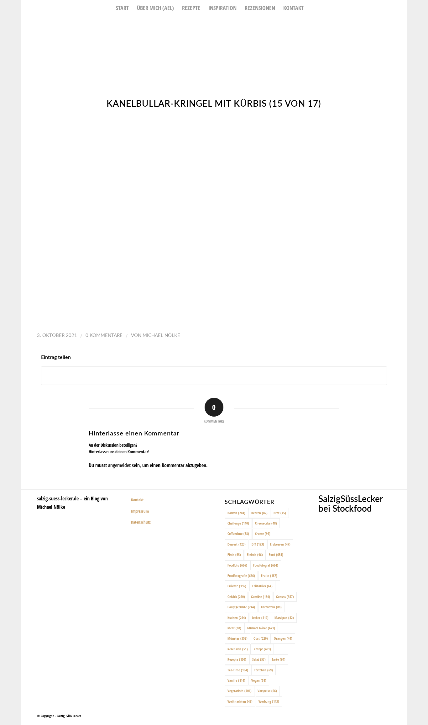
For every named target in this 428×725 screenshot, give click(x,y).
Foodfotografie (241, 575)
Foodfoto (237, 565)
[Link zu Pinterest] (402, 25)
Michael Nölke (161, 335)
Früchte (236, 586)
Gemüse (260, 596)
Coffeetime (238, 533)
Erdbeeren (280, 544)
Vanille (236, 680)
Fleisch (255, 554)
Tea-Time (237, 670)
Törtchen (263, 670)
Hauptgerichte (241, 607)
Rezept (262, 649)
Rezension (237, 649)
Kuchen (236, 617)
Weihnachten (240, 701)
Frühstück (262, 586)
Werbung (268, 701)
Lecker (260, 617)
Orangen (283, 638)
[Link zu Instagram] (392, 25)
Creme (262, 533)
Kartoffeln (271, 607)
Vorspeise (267, 690)
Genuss (285, 596)
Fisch (234, 554)
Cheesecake (266, 523)
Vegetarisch (239, 690)
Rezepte (236, 659)
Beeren (259, 512)
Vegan (258, 680)
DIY (258, 544)
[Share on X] (214, 376)
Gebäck (236, 596)
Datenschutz (141, 522)
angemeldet (119, 465)
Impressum (140, 511)
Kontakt (137, 500)
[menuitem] (122, 8)
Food (276, 554)
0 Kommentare (104, 335)
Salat (259, 659)
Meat (234, 628)
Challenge (238, 523)
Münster (237, 638)
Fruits (269, 575)
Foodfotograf (265, 565)
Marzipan (284, 617)
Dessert (236, 544)
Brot (280, 512)
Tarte (278, 659)
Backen (236, 512)
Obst (260, 638)
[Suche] (312, 8)
